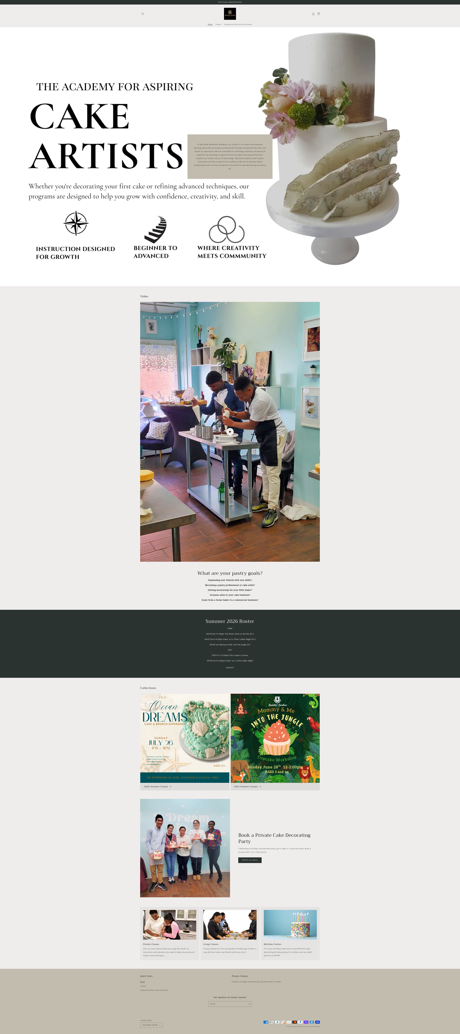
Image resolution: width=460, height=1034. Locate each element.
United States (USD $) (149, 1025)
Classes (143, 986)
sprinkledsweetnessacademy (299, 1026)
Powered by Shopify (314, 1026)
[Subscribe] (249, 1004)
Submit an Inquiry (250, 860)
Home (142, 982)
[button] (142, 13)
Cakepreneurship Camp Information (154, 990)
